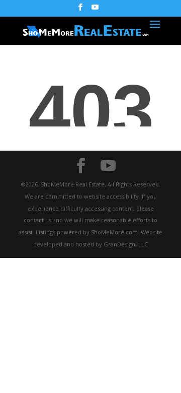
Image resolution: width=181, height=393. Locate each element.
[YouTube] (95, 10)
